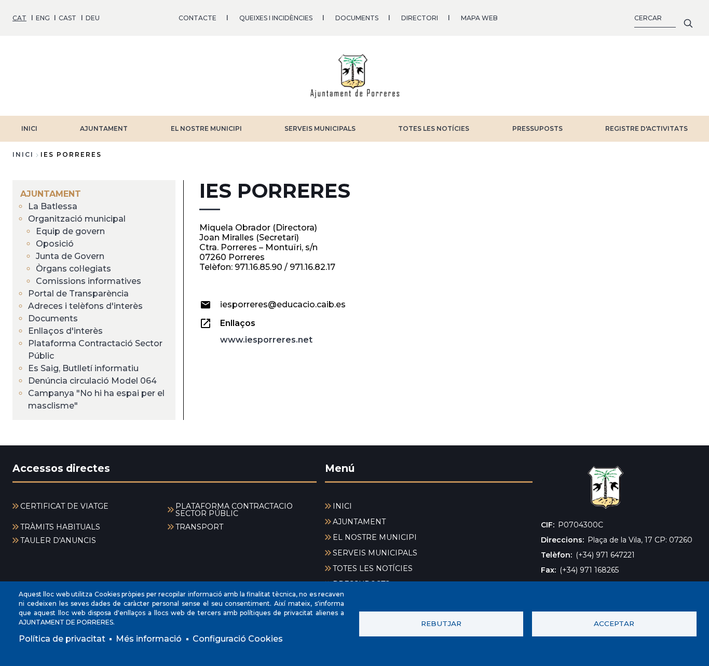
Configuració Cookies (238, 639)
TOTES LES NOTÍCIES (433, 128)
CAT (19, 18)
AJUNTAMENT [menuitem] (50, 194)
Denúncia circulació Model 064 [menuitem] (92, 381)
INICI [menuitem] (342, 506)
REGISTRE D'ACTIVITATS (646, 128)
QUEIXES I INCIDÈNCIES (275, 18)
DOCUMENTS (356, 18)
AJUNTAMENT (104, 128)
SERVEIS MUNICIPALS (320, 128)
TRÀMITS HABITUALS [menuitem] (60, 527)
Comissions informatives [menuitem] (88, 281)
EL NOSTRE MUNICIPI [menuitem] (375, 537)
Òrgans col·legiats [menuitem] (73, 269)
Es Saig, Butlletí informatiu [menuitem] (83, 368)
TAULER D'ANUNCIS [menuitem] (58, 540)
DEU (93, 18)
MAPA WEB (479, 18)
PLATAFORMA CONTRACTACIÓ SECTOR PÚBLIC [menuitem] (234, 509)
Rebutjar (441, 623)
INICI (29, 128)
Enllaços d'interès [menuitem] (65, 331)
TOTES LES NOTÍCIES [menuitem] (373, 568)
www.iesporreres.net (266, 340)
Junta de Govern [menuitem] (70, 256)
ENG (43, 18)
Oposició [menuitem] (55, 244)
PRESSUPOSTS (537, 128)
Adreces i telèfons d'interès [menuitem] (85, 306)
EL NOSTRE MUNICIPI (206, 128)
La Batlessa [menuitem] (52, 206)
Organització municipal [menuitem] (77, 219)
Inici (23, 154)
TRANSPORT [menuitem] (199, 527)
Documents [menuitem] (53, 318)
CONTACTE (197, 18)
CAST (67, 18)
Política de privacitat (62, 639)
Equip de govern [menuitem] (70, 231)
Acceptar (614, 623)
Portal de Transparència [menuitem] (78, 293)
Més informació (149, 639)
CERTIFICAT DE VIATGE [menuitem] (64, 506)
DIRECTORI (419, 18)
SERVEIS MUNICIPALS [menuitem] (375, 552)
